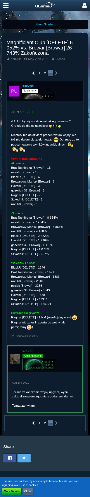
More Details (12, 491)
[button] (6, 5)
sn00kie (16, 59)
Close (27, 491)
